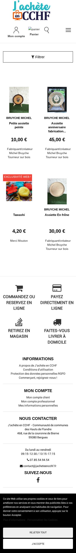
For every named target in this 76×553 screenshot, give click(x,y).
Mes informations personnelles (38, 405)
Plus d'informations (14, 519)
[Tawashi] (19, 189)
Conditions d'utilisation (38, 369)
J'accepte (38, 543)
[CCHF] (38, 10)
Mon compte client (38, 397)
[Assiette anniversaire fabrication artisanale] (57, 98)
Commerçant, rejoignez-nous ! (38, 377)
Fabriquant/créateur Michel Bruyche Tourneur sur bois (20, 153)
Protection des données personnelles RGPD (38, 373)
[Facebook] (38, 481)
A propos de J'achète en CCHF (38, 365)
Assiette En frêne (57, 215)
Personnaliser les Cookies (42, 519)
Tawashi (19, 215)
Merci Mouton (19, 240)
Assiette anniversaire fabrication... (57, 127)
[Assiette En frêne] (57, 189)
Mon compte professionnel (38, 401)
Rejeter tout (38, 532)
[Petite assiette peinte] (19, 98)
